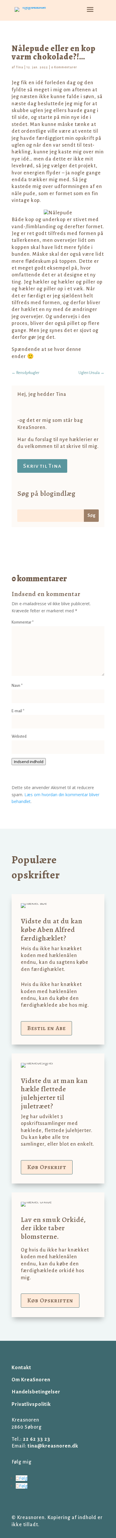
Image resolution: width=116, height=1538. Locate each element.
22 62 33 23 (36, 1439)
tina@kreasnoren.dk (53, 1446)
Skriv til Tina (42, 466)
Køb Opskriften (50, 1300)
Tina (19, 67)
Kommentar (23, 622)
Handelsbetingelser (36, 1392)
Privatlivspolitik (31, 1404)
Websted (19, 736)
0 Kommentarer (64, 67)
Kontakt (21, 1367)
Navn (17, 686)
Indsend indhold (28, 761)
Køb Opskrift (46, 1167)
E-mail (18, 711)
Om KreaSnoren (31, 1379)
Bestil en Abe (46, 1028)
